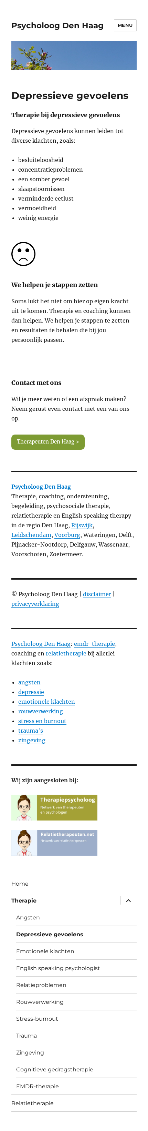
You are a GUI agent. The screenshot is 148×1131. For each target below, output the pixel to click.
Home (20, 883)
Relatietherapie (32, 1103)
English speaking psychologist (58, 968)
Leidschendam (31, 534)
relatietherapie (66, 653)
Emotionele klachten (45, 951)
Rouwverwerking (40, 1002)
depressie (31, 692)
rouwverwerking (40, 711)
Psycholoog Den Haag (57, 25)
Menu (125, 25)
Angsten (28, 917)
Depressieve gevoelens (49, 934)
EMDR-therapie (37, 1086)
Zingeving (30, 1052)
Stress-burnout (37, 1019)
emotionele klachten (46, 701)
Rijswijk (82, 525)
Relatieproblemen (41, 985)
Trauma (26, 1035)
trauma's (30, 730)
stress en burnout (42, 720)
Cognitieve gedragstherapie (54, 1069)
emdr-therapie (94, 643)
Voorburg (67, 534)
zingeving (31, 740)
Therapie (23, 900)
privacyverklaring (35, 603)
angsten (29, 682)
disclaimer (97, 594)
